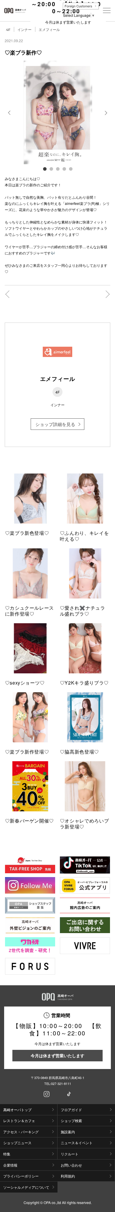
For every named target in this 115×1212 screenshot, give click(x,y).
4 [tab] (64, 168)
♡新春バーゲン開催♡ (29, 820)
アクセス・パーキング (21, 1131)
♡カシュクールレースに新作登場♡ (29, 610)
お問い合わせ (71, 1164)
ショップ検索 (71, 1120)
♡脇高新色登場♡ (79, 751)
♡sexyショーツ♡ (25, 682)
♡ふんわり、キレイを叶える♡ (84, 535)
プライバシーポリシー (21, 1175)
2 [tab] (51, 168)
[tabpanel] (58, 112)
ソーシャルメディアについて (26, 1187)
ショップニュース (17, 1142)
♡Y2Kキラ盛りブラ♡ (84, 682)
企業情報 (10, 1164)
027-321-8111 (61, 1083)
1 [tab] (44, 168)
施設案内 (68, 1131)
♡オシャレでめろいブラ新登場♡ (84, 823)
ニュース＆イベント (77, 1142)
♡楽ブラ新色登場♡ (27, 532)
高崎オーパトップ (17, 1109)
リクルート (69, 1153)
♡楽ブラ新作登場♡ (27, 751)
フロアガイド (71, 1109)
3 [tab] (57, 168)
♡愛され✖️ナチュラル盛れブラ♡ (82, 610)
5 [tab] (70, 168)
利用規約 (68, 1175)
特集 (6, 1153)
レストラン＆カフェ (19, 1120)
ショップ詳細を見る (55, 424)
